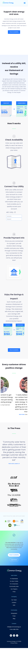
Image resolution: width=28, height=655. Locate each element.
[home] (8, 3)
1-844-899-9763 (14, 629)
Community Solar (14, 586)
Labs (14, 605)
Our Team (14, 600)
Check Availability (14, 32)
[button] (24, 3)
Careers (14, 602)
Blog (14, 618)
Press (14, 616)
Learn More (14, 560)
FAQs (14, 591)
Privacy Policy (14, 643)
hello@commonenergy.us (14, 627)
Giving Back (14, 613)
